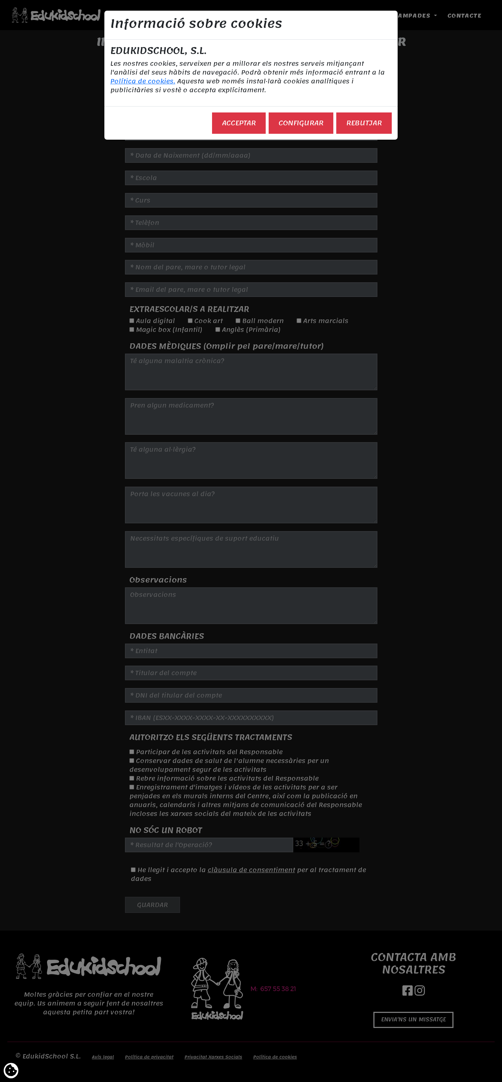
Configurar (301, 123)
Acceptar (239, 123)
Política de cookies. (142, 81)
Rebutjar (364, 123)
